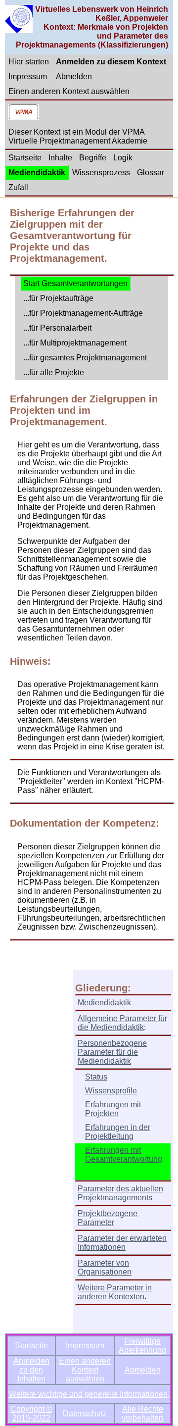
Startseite (25, 157)
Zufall (18, 187)
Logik (123, 157)
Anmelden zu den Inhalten (31, 1370)
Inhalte (60, 157)
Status (96, 1077)
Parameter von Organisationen (105, 1267)
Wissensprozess (101, 172)
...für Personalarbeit (57, 328)
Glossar (150, 172)
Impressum (27, 76)
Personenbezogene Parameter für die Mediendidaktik (112, 1052)
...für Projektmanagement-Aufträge (83, 313)
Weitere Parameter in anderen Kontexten (115, 1292)
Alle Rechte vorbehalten (142, 1413)
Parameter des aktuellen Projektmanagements (120, 1193)
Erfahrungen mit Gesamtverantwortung (123, 1154)
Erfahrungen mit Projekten (113, 1109)
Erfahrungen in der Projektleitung (117, 1131)
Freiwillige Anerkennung (142, 1345)
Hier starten (28, 61)
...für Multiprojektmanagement (75, 343)
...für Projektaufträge (58, 298)
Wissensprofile (111, 1090)
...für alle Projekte (53, 372)
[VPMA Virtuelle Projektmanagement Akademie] (23, 113)
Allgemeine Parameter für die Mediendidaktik (122, 1023)
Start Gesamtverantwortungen (75, 283)
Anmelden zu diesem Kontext (111, 61)
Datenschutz (85, 1413)
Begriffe (92, 157)
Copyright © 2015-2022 (31, 1413)
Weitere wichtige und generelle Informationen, (89, 1394)
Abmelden (74, 76)
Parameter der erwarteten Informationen (122, 1242)
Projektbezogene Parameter (107, 1218)
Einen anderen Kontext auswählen (69, 91)
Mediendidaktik (36, 172)
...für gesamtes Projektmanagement (85, 357)
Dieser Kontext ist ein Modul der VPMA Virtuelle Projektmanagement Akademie (77, 136)
